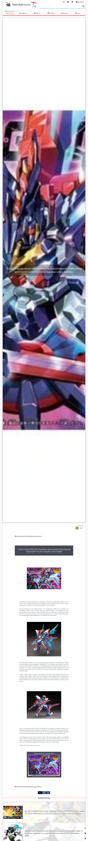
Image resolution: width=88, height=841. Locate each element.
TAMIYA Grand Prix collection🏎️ (9, 12)
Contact (81, 2)
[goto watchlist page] (68, 2)
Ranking (51, 13)
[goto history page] (64, 2)
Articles (37, 13)
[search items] (83, 6)
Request (65, 13)
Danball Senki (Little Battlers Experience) (28, 536)
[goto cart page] (72, 2)
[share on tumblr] (48, 792)
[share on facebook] (44, 792)
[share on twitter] (40, 792)
